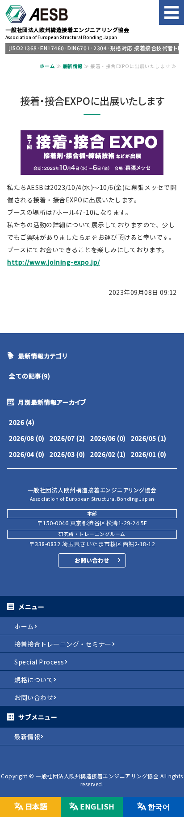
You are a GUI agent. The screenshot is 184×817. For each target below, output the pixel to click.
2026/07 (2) (67, 438)
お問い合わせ (92, 560)
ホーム (47, 66)
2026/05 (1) (149, 438)
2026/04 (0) (27, 454)
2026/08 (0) (27, 438)
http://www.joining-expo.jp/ (53, 262)
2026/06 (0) (108, 438)
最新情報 (73, 66)
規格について (33, 679)
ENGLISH (97, 806)
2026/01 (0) (149, 454)
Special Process (39, 661)
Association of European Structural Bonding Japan (67, 33)
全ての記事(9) (29, 375)
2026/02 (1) (108, 454)
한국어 (159, 806)
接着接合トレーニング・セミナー (63, 644)
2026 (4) (21, 422)
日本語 (36, 806)
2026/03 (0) (67, 454)
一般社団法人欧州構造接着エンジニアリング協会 (97, 776)
